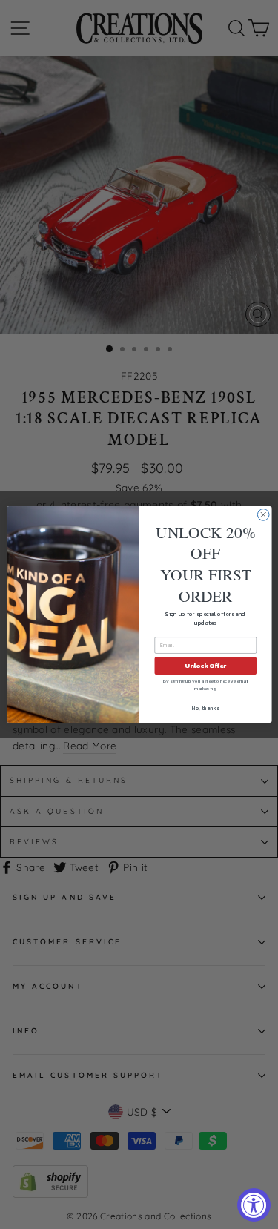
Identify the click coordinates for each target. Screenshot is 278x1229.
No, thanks (205, 708)
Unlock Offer (205, 666)
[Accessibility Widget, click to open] (254, 1205)
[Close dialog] (263, 515)
